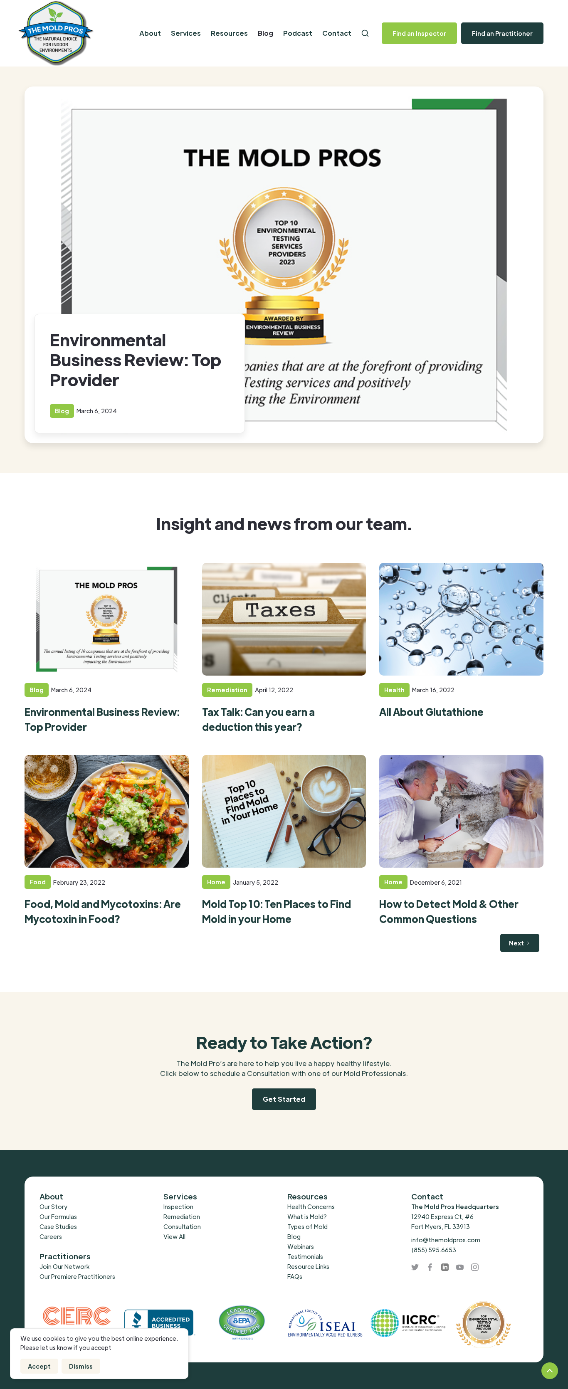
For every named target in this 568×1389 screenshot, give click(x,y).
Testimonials (305, 1256)
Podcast (297, 33)
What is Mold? (307, 1216)
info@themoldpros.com (445, 1239)
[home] (73, 33)
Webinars (300, 1246)
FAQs (294, 1276)
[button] (150, 33)
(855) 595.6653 (433, 1249)
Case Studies (58, 1226)
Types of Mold (307, 1226)
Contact (336, 33)
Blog (265, 33)
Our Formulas (58, 1216)
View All (174, 1236)
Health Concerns (311, 1206)
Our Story (53, 1206)
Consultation (182, 1226)
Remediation (181, 1216)
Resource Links (308, 1266)
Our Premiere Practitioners (77, 1276)
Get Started (284, 1099)
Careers (51, 1236)
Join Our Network (64, 1266)
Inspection (178, 1206)
